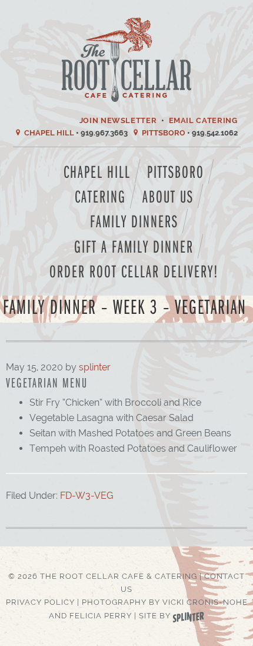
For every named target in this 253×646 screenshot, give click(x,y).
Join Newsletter (118, 120)
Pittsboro (163, 132)
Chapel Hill (49, 132)
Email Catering (203, 120)
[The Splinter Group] (188, 615)
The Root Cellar (127, 60)
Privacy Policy (40, 602)
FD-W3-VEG (87, 495)
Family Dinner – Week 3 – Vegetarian (125, 306)
